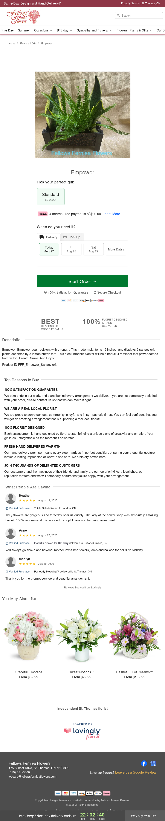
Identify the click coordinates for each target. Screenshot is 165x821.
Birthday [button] (63, 30)
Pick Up (75, 237)
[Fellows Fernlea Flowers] (28, 16)
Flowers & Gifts (28, 43)
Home (12, 43)
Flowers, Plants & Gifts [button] (133, 30)
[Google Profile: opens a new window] (153, 763)
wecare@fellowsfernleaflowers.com (33, 776)
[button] (154, 802)
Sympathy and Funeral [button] (93, 30)
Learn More (111, 213)
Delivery (51, 237)
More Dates (116, 249)
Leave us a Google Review (135, 772)
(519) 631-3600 (19, 772)
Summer (24, 30)
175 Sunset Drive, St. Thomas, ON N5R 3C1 (39, 768)
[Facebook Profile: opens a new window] (144, 763)
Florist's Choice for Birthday (51, 543)
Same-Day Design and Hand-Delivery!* (32, 3)
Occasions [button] (41, 30)
